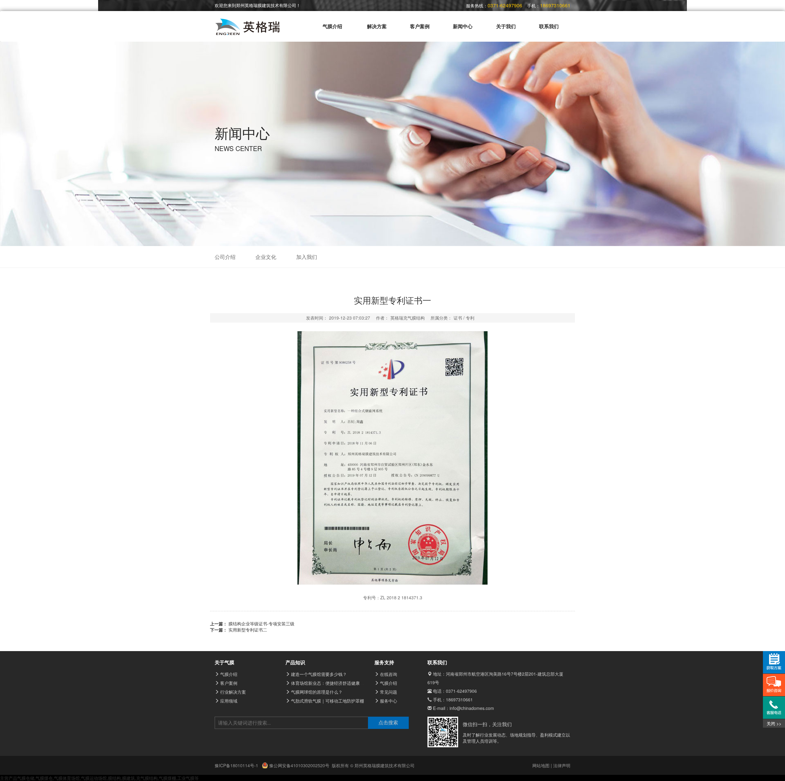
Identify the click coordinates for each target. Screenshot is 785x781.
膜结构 (114, 778)
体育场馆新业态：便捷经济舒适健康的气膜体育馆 (338, 683)
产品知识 (295, 662)
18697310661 (459, 699)
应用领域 (228, 701)
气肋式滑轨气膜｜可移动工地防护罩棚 (327, 701)
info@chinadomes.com (472, 708)
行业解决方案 (233, 692)
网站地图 (541, 765)
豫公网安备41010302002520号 (298, 765)
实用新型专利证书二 (247, 630)
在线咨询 (388, 674)
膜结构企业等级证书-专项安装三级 (261, 623)
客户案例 (420, 26)
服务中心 (388, 701)
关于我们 (506, 26)
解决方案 (377, 26)
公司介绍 (225, 256)
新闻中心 (463, 26)
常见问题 (388, 692)
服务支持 (384, 662)
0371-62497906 (461, 691)
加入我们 (306, 256)
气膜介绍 (332, 26)
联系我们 (549, 26)
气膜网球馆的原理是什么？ (317, 692)
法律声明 (561, 765)
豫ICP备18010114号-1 (237, 765)
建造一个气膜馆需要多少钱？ (319, 674)
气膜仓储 (25, 778)
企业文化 (265, 256)
